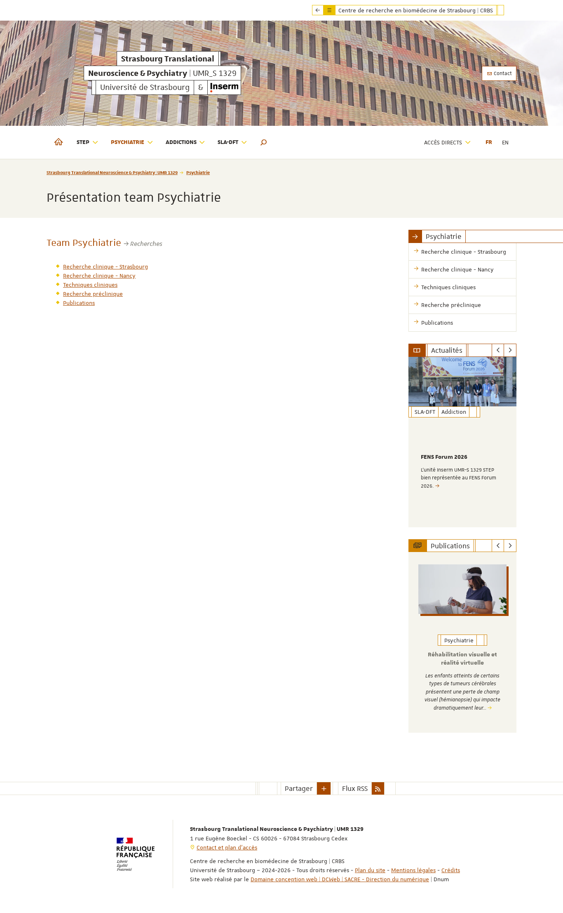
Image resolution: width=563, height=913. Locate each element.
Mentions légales (413, 870)
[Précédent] (498, 350)
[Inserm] (224, 87)
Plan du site (370, 870)
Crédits (450, 870)
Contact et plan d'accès (227, 847)
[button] (263, 142)
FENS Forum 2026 (444, 457)
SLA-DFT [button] (228, 142)
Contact (502, 73)
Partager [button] (299, 788)
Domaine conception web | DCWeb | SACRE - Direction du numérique (340, 879)
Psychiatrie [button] (127, 142)
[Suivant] (510, 350)
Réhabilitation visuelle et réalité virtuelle (462, 659)
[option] (462, 442)
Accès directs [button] (443, 142)
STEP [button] (83, 142)
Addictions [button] (181, 142)
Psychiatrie (198, 172)
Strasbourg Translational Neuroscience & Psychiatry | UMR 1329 (112, 172)
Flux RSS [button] (355, 788)
